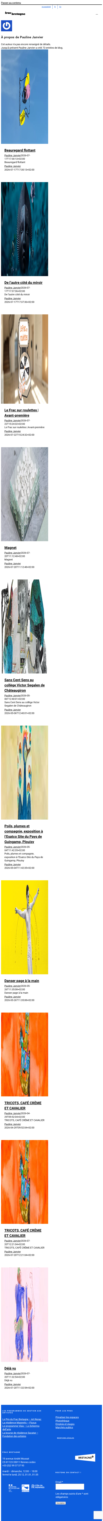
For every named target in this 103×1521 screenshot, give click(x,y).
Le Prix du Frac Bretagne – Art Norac (21, 1419)
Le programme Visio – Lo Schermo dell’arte (20, 1428)
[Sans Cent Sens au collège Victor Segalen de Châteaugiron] (24, 626)
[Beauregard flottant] (24, 96)
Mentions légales (65, 1438)
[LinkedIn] (76, 1514)
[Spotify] (83, 1514)
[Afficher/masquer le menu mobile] (97, 13)
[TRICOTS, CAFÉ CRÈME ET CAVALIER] (24, 1055)
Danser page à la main (21, 980)
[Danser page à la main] (24, 927)
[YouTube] (70, 1514)
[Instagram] (64, 1514)
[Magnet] (24, 494)
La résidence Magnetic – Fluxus (19, 1422)
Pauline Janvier (12, 155)
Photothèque (62, 1420)
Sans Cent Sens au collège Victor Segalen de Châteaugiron (24, 685)
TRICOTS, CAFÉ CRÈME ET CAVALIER (22, 1106)
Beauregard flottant (19, 150)
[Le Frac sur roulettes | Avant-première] (24, 359)
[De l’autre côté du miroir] (24, 229)
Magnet (10, 547)
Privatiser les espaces (67, 1417)
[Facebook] (58, 1514)
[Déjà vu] (24, 1314)
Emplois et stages (65, 1424)
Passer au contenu (11, 2)
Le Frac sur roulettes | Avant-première (21, 413)
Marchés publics (64, 1427)
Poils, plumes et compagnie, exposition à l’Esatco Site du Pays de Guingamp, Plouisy (23, 834)
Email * (59, 1482)
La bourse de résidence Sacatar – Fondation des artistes (20, 1434)
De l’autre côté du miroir (23, 282)
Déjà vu (10, 1368)
